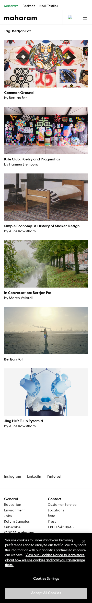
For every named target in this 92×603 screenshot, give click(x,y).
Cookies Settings (46, 579)
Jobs (8, 516)
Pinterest (54, 477)
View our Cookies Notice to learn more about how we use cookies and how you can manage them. (45, 560)
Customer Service (62, 505)
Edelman (28, 6)
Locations (56, 510)
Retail (52, 516)
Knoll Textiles (48, 6)
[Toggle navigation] (70, 17)
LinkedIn (34, 477)
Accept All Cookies (46, 593)
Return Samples (17, 522)
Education (12, 505)
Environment (14, 510)
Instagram (12, 477)
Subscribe (12, 527)
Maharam (11, 6)
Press (52, 522)
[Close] (83, 541)
